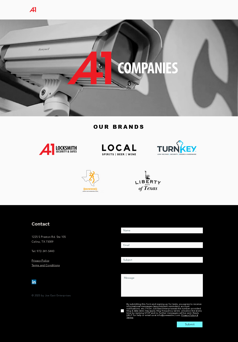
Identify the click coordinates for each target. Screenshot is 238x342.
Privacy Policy (40, 260)
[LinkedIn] (34, 282)
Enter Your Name (132, 223)
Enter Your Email (132, 237)
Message (127, 269)
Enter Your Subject (133, 252)
